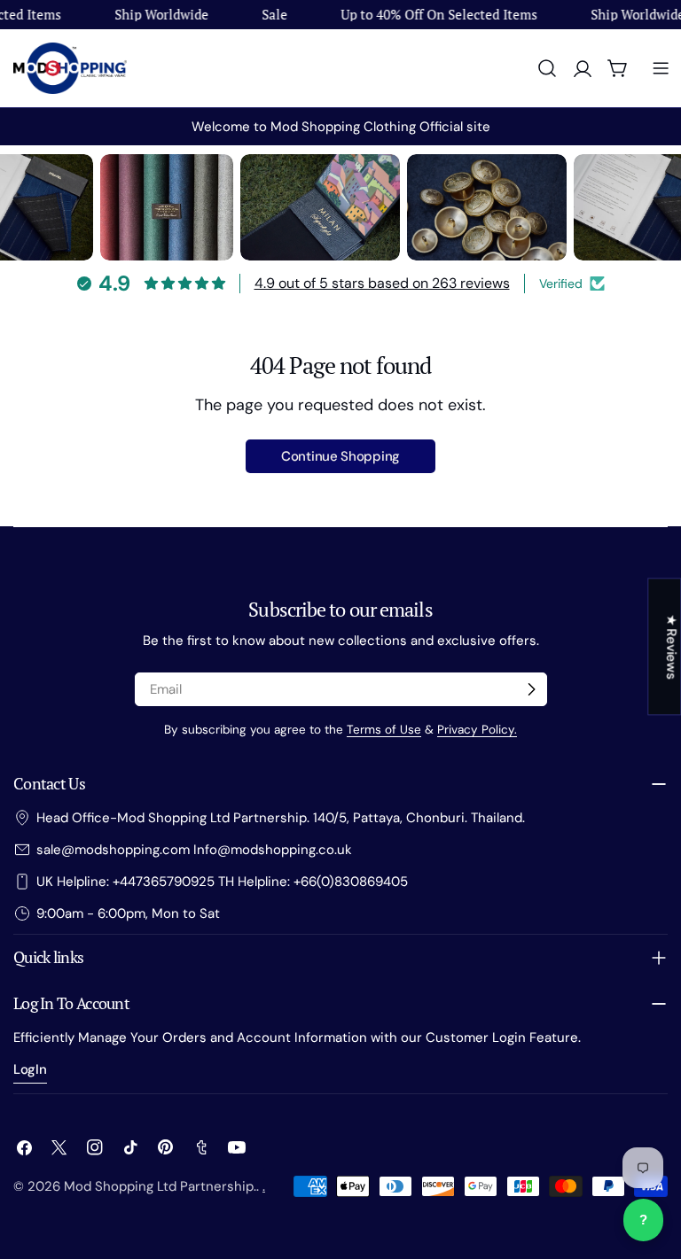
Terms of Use (384, 729)
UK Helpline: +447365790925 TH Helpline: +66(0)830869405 (222, 881)
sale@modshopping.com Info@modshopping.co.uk (194, 850)
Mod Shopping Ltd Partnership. (160, 1186)
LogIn (30, 1069)
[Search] (547, 68)
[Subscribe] (531, 689)
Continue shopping (340, 456)
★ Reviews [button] (671, 646)
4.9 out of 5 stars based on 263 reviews (382, 283)
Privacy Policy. (477, 729)
